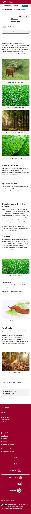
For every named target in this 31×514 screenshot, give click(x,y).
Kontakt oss (4, 428)
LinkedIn (4, 438)
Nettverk (3, 412)
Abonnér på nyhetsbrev (8, 444)
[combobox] (16, 6)
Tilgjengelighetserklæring (7, 451)
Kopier (26, 16)
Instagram (5, 435)
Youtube (4, 441)
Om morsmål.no (5, 407)
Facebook (5, 433)
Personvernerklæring (6, 449)
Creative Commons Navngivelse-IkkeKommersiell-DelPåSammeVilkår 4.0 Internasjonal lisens (14, 506)
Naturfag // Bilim (9, 393)
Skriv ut (21, 16)
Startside (4, 9)
